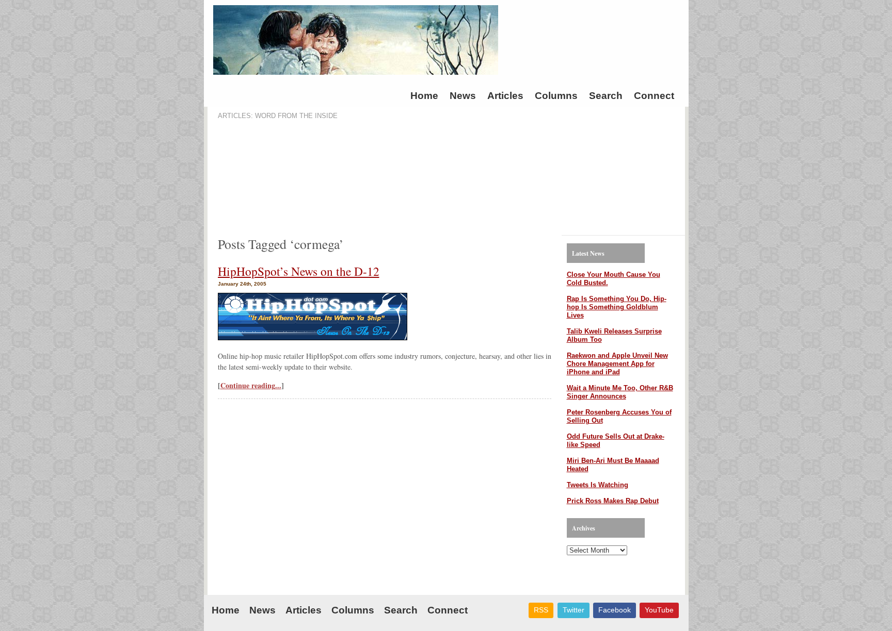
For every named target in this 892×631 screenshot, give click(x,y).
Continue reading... (250, 385)
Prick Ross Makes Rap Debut (613, 501)
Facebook (614, 610)
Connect (654, 95)
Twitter (573, 610)
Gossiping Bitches (599, 42)
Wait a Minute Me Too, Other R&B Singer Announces (620, 392)
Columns (556, 95)
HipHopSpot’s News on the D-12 (298, 271)
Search (606, 95)
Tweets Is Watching (597, 485)
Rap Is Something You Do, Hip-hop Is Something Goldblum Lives (616, 307)
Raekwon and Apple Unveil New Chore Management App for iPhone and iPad (617, 364)
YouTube (659, 610)
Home (424, 95)
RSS (541, 610)
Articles (505, 95)
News (463, 95)
